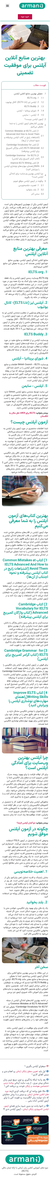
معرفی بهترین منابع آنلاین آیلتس (28, 93)
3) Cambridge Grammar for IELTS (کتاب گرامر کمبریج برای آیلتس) (22, 157)
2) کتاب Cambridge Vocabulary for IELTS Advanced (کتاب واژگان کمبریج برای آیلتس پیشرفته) (22, 148)
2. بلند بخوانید (32, 189)
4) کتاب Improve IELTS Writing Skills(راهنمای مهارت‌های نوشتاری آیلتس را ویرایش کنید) (21, 166)
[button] (7, 5)
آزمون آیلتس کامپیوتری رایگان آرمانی (26, 1108)
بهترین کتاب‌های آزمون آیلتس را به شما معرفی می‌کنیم (26, 125)
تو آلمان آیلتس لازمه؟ (26, 823)
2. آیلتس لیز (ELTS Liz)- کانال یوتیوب (22, 102)
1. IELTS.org (33, 98)
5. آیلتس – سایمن (31, 115)
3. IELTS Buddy (31, 106)
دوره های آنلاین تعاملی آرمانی (27, 1093)
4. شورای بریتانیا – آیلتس (28, 110)
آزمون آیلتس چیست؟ (34, 119)
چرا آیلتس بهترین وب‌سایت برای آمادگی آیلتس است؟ (26, 175)
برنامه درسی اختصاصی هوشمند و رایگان (26, 1084)
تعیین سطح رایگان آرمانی (27, 1071)
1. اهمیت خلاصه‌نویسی (28, 185)
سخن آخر (35, 194)
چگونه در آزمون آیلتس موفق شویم (28, 181)
